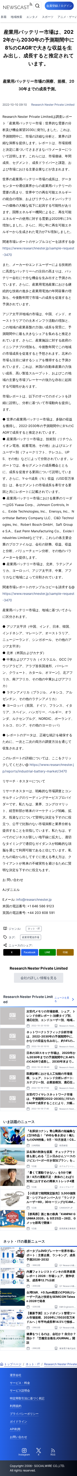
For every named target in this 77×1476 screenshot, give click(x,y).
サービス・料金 (20, 1383)
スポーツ (47, 17)
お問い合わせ (18, 1437)
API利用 (15, 1429)
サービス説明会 (20, 1390)
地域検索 (16, 17)
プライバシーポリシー (24, 1413)
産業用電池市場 (30, 937)
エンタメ (32, 17)
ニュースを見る (61, 999)
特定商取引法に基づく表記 (27, 1398)
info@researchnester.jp (34, 899)
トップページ (12, 1364)
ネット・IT (34, 928)
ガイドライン (18, 1421)
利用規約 (15, 1406)
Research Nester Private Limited (53, 104)
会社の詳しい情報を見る (39, 978)
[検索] (37, 6)
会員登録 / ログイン (59, 5)
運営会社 (15, 1375)
